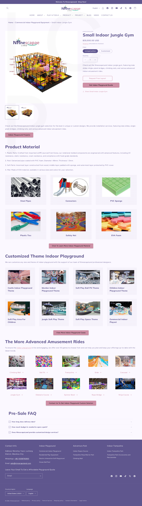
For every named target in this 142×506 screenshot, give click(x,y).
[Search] (7, 8)
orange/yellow (90, 51)
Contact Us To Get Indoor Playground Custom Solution (71, 403)
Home (10, 22)
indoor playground (24, 348)
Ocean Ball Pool (44, 462)
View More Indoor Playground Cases (71, 333)
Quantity (85, 55)
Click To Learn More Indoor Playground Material (71, 246)
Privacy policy (36, 500)
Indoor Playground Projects (19, 135)
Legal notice (83, 500)
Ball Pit (42, 372)
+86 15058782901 (22, 459)
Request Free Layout (97, 78)
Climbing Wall (15, 372)
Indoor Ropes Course (80, 451)
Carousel (123, 372)
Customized (105, 51)
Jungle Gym (15, 395)
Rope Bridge (97, 395)
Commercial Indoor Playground (50, 451)
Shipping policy (58, 500)
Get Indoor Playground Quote (101, 85)
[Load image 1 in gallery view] (12, 112)
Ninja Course (124, 395)
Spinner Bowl (69, 395)
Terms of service (47, 500)
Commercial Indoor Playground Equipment (32, 22)
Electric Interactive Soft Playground (52, 458)
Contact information (71, 500)
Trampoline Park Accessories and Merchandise (119, 456)
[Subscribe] (40, 475)
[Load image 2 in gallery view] (26, 112)
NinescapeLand (14, 500)
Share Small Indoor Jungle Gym (96, 91)
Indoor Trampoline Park (115, 451)
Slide (97, 372)
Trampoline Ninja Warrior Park (83, 455)
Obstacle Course (42, 395)
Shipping (85, 43)
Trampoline (69, 372)
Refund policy (26, 500)
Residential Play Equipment (48, 455)
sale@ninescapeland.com (20, 463)
